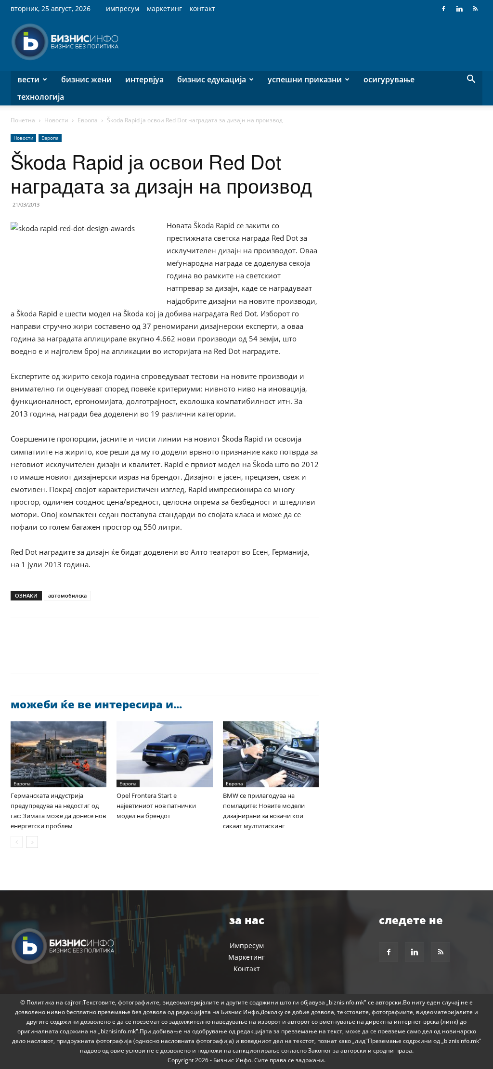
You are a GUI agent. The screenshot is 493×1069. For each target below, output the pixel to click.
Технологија (40, 96)
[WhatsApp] (86, 654)
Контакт (202, 8)
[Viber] (131, 654)
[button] (470, 80)
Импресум (122, 8)
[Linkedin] (459, 8)
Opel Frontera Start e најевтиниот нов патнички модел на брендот (156, 805)
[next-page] (32, 842)
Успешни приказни (305, 79)
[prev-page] (17, 842)
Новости (56, 120)
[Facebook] (443, 8)
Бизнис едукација (211, 79)
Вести (28, 79)
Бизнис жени (86, 79)
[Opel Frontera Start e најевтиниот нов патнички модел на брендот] (164, 754)
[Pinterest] (64, 654)
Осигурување (389, 79)
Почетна (23, 120)
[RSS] (475, 8)
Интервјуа (144, 79)
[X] (42, 654)
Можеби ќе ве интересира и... (96, 704)
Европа (88, 120)
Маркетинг (164, 8)
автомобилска (67, 595)
